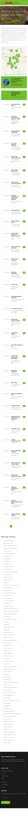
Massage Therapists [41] (8, 635)
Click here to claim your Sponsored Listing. (16, 84)
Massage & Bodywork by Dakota (14, 488)
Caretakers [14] (6, 564)
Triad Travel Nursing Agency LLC (16, 157)
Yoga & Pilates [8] (7, 742)
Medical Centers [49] (7, 637)
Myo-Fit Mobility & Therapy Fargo (16, 463)
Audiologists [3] (6, 556)
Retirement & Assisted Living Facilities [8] (12, 713)
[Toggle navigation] (25, 3)
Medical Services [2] (7, 648)
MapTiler (14, 74)
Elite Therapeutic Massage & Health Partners (15, 94)
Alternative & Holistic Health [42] (10, 548)
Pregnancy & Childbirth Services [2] (10, 700)
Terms (3, 773)
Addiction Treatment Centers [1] (10, 545)
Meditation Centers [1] (8, 656)
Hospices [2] (6, 621)
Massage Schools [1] (7, 632)
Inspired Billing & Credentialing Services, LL (15, 418)
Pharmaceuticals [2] (7, 690)
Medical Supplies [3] (7, 653)
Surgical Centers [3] (7, 727)
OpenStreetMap (19, 74)
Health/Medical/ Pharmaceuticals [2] (11, 611)
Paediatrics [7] (6, 684)
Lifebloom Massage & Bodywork (16, 297)
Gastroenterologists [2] (8, 600)
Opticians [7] (6, 674)
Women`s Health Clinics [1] (9, 740)
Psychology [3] (6, 703)
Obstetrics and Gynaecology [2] (10, 666)
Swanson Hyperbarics (14, 273)
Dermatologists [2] (7, 574)
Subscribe (5, 802)
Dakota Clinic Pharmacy (14, 259)
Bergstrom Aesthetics (14, 371)
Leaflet (10, 74)
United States (9, 18)
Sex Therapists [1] (7, 719)
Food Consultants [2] (7, 595)
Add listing (4, 784)
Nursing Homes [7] (7, 661)
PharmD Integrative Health (16, 440)
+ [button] (3, 48)
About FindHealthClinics (7, 771)
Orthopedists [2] (7, 679)
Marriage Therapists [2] (8, 627)
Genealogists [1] (6, 603)
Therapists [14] (6, 729)
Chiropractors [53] (7, 569)
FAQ (3, 778)
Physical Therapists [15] (8, 695)
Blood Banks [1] (6, 558)
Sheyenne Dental (15, 210)
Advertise (4, 782)
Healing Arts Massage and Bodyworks (14, 357)
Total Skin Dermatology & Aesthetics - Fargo (15, 118)
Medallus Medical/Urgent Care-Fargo (16, 502)
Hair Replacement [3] (7, 606)
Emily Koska (14, 382)
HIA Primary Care (15, 428)
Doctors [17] (6, 582)
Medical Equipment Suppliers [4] (10, 640)
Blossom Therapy (15, 405)
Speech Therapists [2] (8, 724)
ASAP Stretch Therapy (14, 333)
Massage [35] (6, 629)
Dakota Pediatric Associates (15, 247)
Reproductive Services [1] (8, 711)
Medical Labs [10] (7, 642)
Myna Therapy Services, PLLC (14, 170)
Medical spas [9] (6, 650)
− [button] (3, 50)
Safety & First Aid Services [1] (9, 716)
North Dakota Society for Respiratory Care (15, 234)
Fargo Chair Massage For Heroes (16, 475)
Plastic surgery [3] (7, 698)
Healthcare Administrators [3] (9, 614)
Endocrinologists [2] (7, 587)
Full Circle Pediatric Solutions (14, 144)
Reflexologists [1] (7, 708)
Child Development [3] (8, 566)
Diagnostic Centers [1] (8, 577)
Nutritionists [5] (6, 664)
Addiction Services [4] (8, 543)
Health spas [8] (6, 616)
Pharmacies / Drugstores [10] (9, 692)
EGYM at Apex (14, 284)
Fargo (15, 18)
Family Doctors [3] (7, 590)
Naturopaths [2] (6, 658)
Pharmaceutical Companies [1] (10, 687)
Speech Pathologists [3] (8, 721)
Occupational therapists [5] (9, 669)
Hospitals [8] (6, 624)
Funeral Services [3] (7, 598)
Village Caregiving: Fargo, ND (16, 451)
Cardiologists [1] (6, 561)
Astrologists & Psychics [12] (9, 553)
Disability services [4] (7, 579)
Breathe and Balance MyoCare (15, 320)
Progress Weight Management (15, 131)
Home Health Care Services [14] (10, 619)
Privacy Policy (5, 776)
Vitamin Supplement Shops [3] (10, 734)
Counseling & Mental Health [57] (10, 572)
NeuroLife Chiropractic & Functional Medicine (15, 197)
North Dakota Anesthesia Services (16, 182)
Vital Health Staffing (16, 308)
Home (2, 18)
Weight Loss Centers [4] (8, 737)
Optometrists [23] (7, 677)
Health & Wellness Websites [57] (10, 608)
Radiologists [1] (6, 706)
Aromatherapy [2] (7, 551)
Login (3, 787)
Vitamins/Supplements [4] (9, 732)
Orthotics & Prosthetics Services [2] (10, 682)
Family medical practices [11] (9, 593)
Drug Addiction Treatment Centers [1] (11, 585)
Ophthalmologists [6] (8, 671)
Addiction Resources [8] (8, 540)
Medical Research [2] (7, 645)
